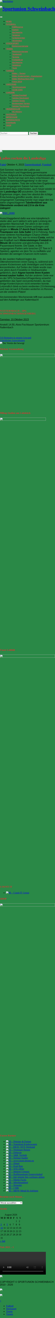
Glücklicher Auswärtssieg (12, 340)
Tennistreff (17, 54)
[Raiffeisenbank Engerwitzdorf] (24, 1174)
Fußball (9, 1306)
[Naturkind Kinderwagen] (21, 1144)
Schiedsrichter (18, 38)
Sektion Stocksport (20, 98)
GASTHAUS (11, 114)
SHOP (8, 125)
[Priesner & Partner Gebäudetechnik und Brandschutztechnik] (18, 1141)
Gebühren (16, 65)
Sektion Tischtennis (20, 106)
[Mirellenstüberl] (17, 1182)
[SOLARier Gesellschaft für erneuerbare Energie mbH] (15, 1169)
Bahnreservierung (20, 46)
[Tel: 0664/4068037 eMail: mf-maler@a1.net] (16, 1179)
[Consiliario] (12, 1188)
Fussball (46, 164)
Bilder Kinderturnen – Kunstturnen (27, 76)
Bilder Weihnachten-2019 (23, 79)
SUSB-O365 (17, 90)
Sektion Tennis (18, 101)
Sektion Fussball (19, 95)
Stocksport (11, 1308)
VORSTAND (11, 84)
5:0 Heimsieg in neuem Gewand (15, 337)
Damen (15, 30)
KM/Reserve (17, 27)
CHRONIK (10, 93)
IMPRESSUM (11, 117)
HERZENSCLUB (13, 109)
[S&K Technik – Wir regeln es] (16, 1155)
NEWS (9, 21)
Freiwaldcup (17, 60)
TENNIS (9, 49)
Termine (15, 57)
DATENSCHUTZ (13, 120)
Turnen (9, 1314)
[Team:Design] (20, 1160)
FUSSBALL (11, 24)
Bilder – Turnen (18, 73)
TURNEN (10, 71)
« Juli (2, 1241)
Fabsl (3, 164)
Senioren (16, 35)
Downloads (11, 123)
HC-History (17, 112)
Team (14, 68)
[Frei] (20, 1147)
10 (1, 1228)
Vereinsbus (17, 41)
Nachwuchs (17, 32)
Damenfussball (33, 164)
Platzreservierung (20, 52)
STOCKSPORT (12, 43)
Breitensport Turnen (21, 103)
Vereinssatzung (19, 87)
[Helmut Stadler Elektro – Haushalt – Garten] (17, 1158)
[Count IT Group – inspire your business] (17, 892)
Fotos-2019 (17, 82)
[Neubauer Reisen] (18, 1149)
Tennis (9, 1311)
